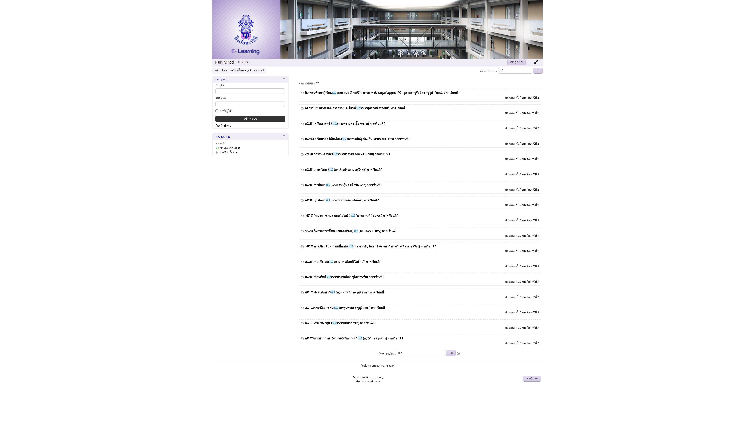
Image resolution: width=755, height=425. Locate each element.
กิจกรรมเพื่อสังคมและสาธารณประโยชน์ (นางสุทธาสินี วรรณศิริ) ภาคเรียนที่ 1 (356, 108)
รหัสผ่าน (220, 98)
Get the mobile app (368, 381)
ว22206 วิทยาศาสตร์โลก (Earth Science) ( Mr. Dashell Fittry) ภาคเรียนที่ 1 (351, 230)
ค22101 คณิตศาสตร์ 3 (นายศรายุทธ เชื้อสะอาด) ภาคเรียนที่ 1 (345, 123)
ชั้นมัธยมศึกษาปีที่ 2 (527, 97)
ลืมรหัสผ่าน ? (223, 125)
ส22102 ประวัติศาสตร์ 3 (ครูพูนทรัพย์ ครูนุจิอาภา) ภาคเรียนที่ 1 (346, 307)
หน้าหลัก (220, 143)
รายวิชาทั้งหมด (229, 152)
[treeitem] (250, 143)
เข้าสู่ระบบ (516, 62)
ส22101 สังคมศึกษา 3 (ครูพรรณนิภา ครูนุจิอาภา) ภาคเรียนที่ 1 (345, 292)
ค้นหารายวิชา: (489, 71)
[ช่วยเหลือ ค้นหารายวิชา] (458, 353)
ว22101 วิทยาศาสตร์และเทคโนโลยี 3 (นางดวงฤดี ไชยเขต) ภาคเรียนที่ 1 (352, 215)
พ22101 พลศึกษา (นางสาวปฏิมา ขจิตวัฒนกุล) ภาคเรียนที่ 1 (343, 184)
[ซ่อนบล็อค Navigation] (284, 136)
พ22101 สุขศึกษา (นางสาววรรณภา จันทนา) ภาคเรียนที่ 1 (342, 200)
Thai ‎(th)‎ (243, 62)
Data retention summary (368, 377)
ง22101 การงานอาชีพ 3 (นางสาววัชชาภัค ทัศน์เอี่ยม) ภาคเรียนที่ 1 (347, 154)
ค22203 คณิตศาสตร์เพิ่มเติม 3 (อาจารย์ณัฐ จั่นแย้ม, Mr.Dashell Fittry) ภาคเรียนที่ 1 (357, 138)
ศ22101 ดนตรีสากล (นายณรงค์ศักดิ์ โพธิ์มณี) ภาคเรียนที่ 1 (343, 261)
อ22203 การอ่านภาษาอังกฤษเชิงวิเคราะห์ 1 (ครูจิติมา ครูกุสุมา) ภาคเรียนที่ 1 (354, 338)
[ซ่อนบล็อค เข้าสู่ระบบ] (284, 79)
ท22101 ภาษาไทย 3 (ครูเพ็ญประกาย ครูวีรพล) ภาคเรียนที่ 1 (344, 169)
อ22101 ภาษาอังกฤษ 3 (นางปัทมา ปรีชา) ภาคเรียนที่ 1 (340, 323)
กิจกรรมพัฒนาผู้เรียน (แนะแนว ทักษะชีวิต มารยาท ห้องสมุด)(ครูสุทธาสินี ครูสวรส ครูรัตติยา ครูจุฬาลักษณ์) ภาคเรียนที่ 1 (382, 92)
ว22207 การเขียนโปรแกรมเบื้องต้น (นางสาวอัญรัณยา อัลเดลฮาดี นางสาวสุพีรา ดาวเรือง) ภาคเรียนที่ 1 (370, 246)
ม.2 (262, 70)
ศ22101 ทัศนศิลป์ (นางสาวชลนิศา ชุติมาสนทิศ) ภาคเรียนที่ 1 (344, 276)
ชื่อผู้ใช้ (219, 85)
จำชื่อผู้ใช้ (225, 111)
